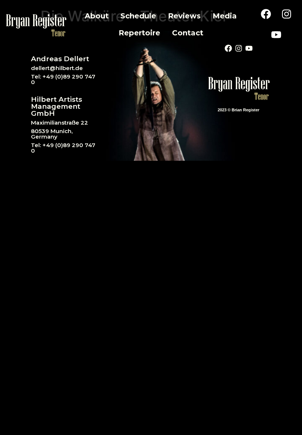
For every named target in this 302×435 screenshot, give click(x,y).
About (97, 15)
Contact (187, 32)
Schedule (138, 15)
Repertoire (139, 32)
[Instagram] (286, 14)
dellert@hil (46, 68)
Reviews (184, 15)
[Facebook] (266, 14)
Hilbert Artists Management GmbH (56, 106)
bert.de (72, 68)
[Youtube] (276, 34)
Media (225, 15)
